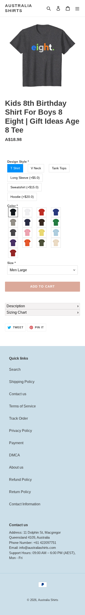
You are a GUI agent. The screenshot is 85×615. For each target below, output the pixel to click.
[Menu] (77, 8)
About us (16, 467)
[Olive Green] (42, 243)
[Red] (42, 212)
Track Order (18, 418)
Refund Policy (20, 480)
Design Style (18, 161)
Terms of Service (22, 406)
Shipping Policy (21, 382)
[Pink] (28, 233)
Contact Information (24, 504)
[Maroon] (13, 253)
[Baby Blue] (56, 233)
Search (15, 369)
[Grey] (13, 222)
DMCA (14, 455)
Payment (16, 443)
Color (12, 206)
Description (16, 306)
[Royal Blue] (56, 212)
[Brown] (42, 222)
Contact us (17, 394)
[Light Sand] (56, 243)
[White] (28, 212)
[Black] (13, 212)
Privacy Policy (20, 431)
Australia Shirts (18, 8)
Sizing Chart (17, 312)
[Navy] (28, 222)
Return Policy (20, 492)
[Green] (56, 222)
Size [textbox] (11, 263)
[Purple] (13, 243)
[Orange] (28, 243)
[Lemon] (42, 233)
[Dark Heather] (13, 233)
